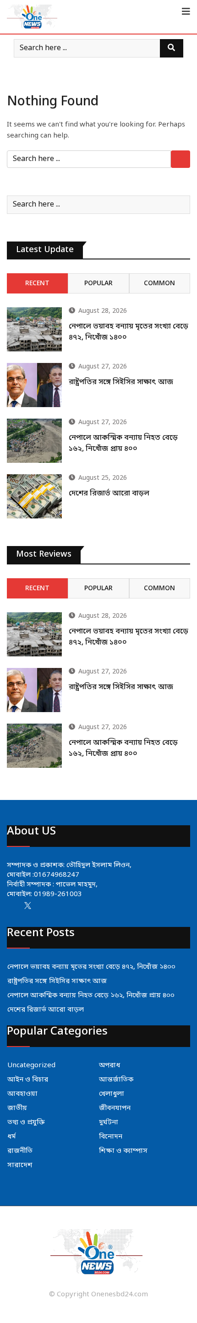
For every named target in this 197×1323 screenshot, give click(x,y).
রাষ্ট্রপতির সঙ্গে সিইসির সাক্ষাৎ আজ (121, 382)
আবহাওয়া (22, 1094)
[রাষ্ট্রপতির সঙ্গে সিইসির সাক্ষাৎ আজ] (34, 385)
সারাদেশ (20, 1165)
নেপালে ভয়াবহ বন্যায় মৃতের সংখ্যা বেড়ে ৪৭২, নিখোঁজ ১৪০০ (91, 967)
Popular (98, 283)
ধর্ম (11, 1136)
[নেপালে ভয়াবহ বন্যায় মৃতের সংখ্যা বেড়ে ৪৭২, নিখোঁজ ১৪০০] (34, 329)
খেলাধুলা (111, 1094)
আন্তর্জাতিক (116, 1079)
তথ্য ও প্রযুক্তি (26, 1122)
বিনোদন (110, 1136)
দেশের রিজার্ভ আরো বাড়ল (109, 494)
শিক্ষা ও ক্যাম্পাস (123, 1151)
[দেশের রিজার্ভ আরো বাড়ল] (34, 496)
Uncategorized (31, 1065)
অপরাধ (109, 1065)
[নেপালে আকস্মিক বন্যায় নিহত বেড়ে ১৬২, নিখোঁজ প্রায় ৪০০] (34, 441)
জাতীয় (17, 1108)
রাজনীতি (20, 1151)
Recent (37, 283)
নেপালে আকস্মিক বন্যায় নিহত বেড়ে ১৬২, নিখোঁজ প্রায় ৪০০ (91, 995)
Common (159, 283)
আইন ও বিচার (27, 1079)
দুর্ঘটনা (108, 1122)
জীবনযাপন (115, 1108)
